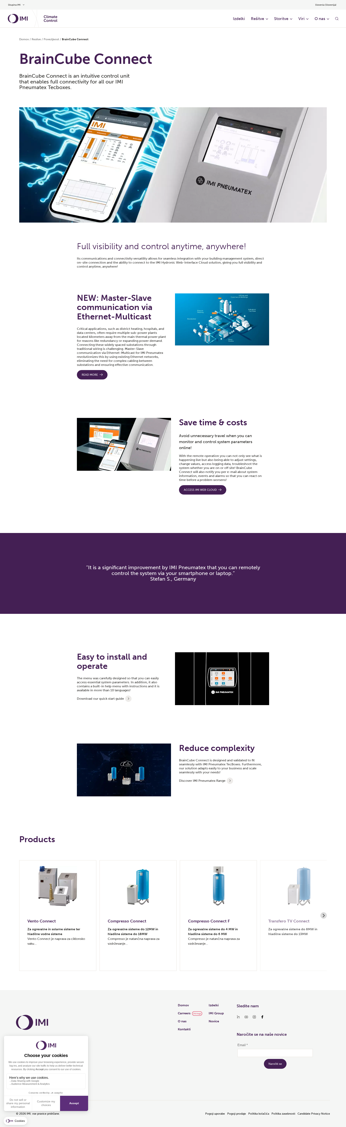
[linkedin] (238, 1017)
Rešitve (257, 18)
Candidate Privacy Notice (314, 1113)
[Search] (336, 18)
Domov (24, 39)
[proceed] (128, 698)
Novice (214, 1021)
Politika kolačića (258, 1113)
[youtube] (246, 1017)
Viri (301, 18)
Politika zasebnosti (283, 1113)
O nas (320, 18)
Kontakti (184, 1029)
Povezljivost (51, 39)
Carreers (184, 1013)
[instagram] (254, 1017)
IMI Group (216, 1013)
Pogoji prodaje (236, 1113)
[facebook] (262, 1017)
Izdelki (239, 18)
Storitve (281, 18)
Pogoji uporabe (215, 1113)
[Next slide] (323, 915)
